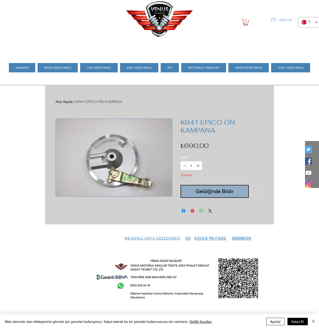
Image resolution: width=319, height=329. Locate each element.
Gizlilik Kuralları (200, 321)
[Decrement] (184, 166)
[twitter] (308, 149)
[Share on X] (210, 211)
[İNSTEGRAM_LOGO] (308, 184)
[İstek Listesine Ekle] (257, 191)
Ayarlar (275, 321)
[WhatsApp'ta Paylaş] (201, 211)
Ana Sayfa (64, 101)
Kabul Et (297, 321)
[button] (246, 22)
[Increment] (198, 166)
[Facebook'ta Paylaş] (183, 211)
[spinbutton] (191, 166)
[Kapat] (313, 321)
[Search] (269, 47)
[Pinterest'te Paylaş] (192, 211)
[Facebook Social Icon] (308, 161)
